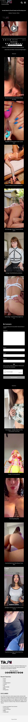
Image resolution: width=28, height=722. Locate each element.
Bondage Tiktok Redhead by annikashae (14, 273)
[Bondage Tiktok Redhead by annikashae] (14, 271)
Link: (7, 45)
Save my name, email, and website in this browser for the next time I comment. (13, 366)
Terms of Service (6, 709)
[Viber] (13, 43)
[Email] (20, 43)
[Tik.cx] (6, 2)
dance (4, 680)
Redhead (10, 13)
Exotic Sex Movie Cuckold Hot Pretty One (14, 185)
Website (5, 358)
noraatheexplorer (6, 682)
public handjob (6, 686)
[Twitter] (7, 43)
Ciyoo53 (5, 684)
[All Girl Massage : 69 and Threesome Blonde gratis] (14, 227)
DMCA (4, 710)
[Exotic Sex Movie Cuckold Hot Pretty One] (14, 183)
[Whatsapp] (11, 43)
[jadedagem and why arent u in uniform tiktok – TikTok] (14, 605)
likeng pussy (5, 689)
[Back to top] (25, 719)
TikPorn (18, 13)
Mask (4, 688)
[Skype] (17, 43)
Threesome (14, 13)
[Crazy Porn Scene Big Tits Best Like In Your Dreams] (14, 650)
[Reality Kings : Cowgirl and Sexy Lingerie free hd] (14, 315)
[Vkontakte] (18, 43)
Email (4, 353)
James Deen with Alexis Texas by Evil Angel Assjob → (15, 49)
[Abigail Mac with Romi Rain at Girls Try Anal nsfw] (14, 139)
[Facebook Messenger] (6, 43)
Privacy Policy (6, 707)
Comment (5, 330)
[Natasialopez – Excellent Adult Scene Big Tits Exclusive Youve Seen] (14, 428)
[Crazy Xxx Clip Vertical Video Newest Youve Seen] (14, 561)
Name (4, 347)
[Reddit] (9, 43)
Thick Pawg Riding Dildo (14, 518)
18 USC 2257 (6, 712)
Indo (4, 685)
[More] (22, 43)
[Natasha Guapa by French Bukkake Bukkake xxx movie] (14, 96)
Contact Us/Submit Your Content (10, 706)
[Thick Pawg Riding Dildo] (14, 517)
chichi (4, 681)
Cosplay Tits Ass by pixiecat (14, 474)
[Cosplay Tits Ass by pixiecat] (14, 472)
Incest (4, 678)
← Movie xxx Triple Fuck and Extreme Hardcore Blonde (12, 47)
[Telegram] (15, 43)
